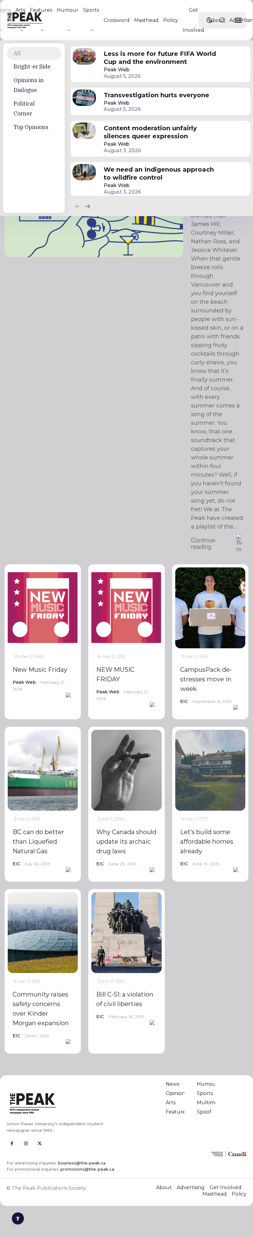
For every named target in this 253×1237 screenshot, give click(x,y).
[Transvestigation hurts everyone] (84, 98)
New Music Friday (40, 669)
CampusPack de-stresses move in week (206, 679)
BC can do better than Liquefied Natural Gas (38, 841)
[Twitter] (39, 1143)
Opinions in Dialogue (29, 85)
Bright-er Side (32, 66)
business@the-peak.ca (82, 1162)
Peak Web (117, 70)
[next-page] (88, 206)
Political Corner (24, 108)
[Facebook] (11, 1143)
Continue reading (203, 543)
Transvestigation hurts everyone (156, 95)
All (17, 53)
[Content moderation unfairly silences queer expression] (84, 131)
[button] (222, 20)
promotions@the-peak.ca (87, 1169)
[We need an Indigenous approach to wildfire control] (84, 172)
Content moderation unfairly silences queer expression (150, 132)
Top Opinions (31, 127)
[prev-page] (78, 206)
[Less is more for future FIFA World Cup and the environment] (84, 56)
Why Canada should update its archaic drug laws (126, 841)
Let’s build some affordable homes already (206, 841)
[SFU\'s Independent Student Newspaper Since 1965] (64, 1103)
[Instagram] (25, 1143)
